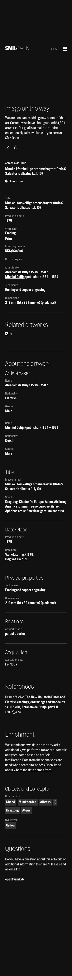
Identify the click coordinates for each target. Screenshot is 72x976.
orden (10, 825)
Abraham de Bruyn (17, 272)
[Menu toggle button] (65, 49)
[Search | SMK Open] (17, 49)
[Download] (8, 147)
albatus (45, 802)
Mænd (10, 802)
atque (26, 810)
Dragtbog (12, 810)
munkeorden (27, 802)
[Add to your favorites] (16, 147)
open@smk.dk (14, 879)
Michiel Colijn (15, 277)
